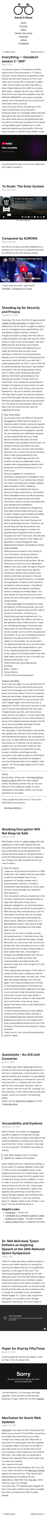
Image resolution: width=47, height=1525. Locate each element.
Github (23, 40)
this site (32, 1480)
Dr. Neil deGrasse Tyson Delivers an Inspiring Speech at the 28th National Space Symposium (23, 1247)
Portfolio (23, 26)
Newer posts (38, 52)
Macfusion (7, 1430)
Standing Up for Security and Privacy (21, 310)
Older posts (8, 52)
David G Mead (23, 17)
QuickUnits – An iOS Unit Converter (21, 1057)
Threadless (23, 43)
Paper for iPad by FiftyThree (23, 1348)
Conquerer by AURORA (19, 238)
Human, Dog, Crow (23, 33)
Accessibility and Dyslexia (22, 1123)
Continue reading (13, 808)
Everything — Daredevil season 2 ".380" (20, 59)
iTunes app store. (10, 1104)
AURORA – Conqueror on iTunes (17, 289)
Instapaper (35, 1131)
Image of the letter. (11, 681)
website (40, 1399)
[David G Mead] (23, 14)
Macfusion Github (36, 1470)
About (23, 30)
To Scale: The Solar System (23, 186)
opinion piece (29, 841)
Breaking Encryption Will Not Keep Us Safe (21, 831)
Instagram (23, 36)
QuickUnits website (24, 1101)
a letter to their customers (14, 323)
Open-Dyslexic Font (14, 1222)
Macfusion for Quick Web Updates (21, 1420)
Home (23, 23)
